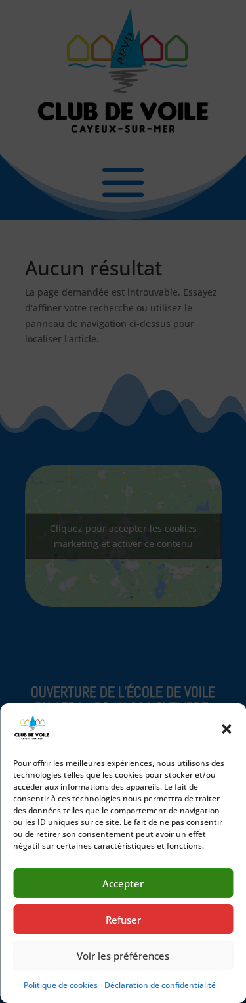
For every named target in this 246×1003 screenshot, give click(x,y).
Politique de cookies (61, 985)
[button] (226, 729)
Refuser (123, 919)
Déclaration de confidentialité (160, 985)
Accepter (123, 883)
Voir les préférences (123, 955)
